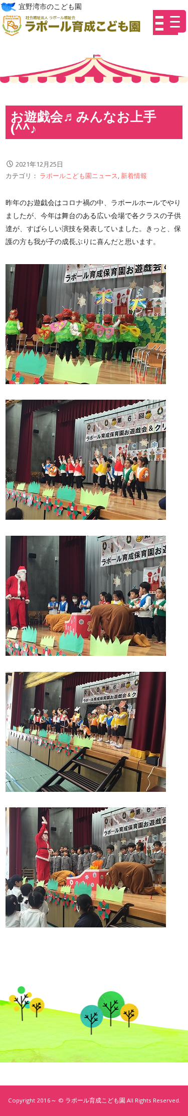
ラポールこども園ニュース (79, 175)
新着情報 (134, 175)
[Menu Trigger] (174, 21)
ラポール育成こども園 (75, 25)
